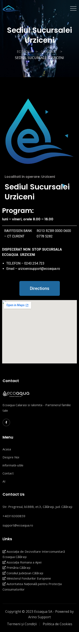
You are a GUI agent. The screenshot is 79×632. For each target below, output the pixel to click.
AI (4, 481)
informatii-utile (13, 465)
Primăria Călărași (18, 567)
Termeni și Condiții (22, 624)
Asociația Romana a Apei (24, 562)
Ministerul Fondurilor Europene (28, 578)
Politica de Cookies (57, 624)
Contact (8, 473)
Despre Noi (11, 457)
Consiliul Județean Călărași (24, 573)
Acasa (7, 449)
